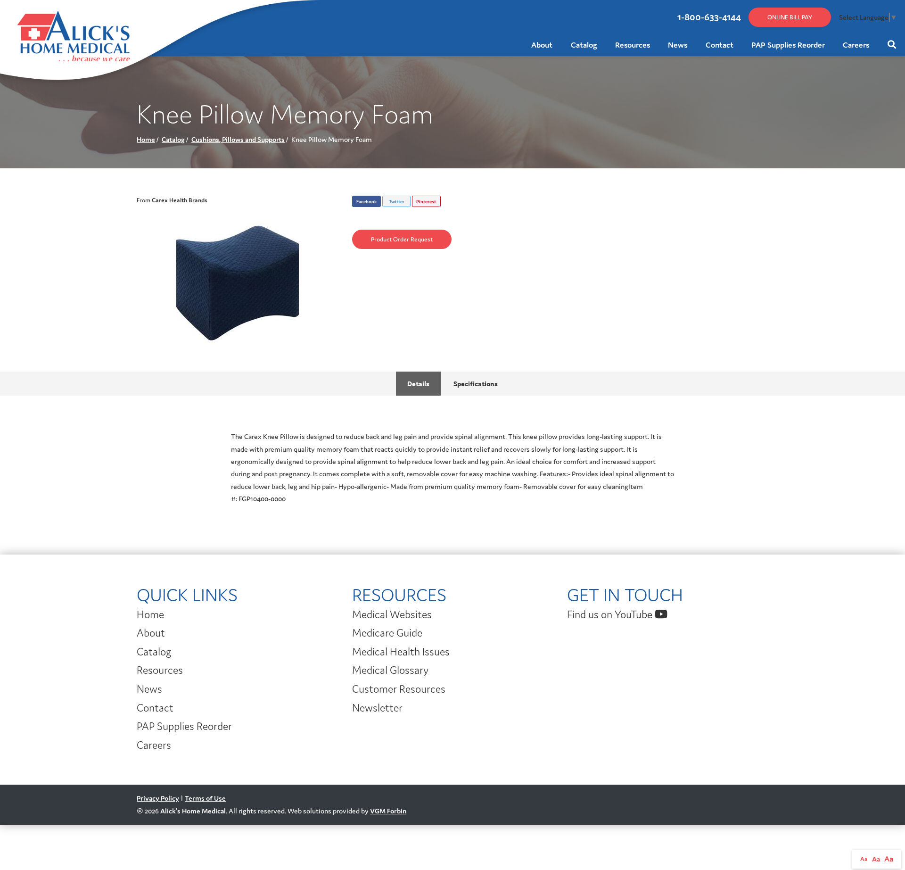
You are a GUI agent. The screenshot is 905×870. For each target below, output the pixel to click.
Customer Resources (398, 689)
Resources (632, 45)
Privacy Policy (158, 798)
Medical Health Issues (401, 651)
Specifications (475, 383)
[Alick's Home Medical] (15, 13)
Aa (864, 859)
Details (418, 383)
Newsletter (377, 707)
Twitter (396, 202)
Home (146, 139)
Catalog (584, 45)
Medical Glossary (390, 670)
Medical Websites (392, 614)
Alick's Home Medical (193, 810)
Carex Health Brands (179, 200)
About (541, 45)
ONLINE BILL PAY (789, 17)
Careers (856, 45)
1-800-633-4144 (709, 17)
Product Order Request (402, 239)
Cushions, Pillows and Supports (238, 139)
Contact (719, 45)
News (677, 45)
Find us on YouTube (611, 614)
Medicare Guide (387, 632)
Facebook (366, 202)
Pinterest (426, 202)
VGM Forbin (388, 810)
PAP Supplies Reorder (788, 45)
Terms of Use (205, 798)
